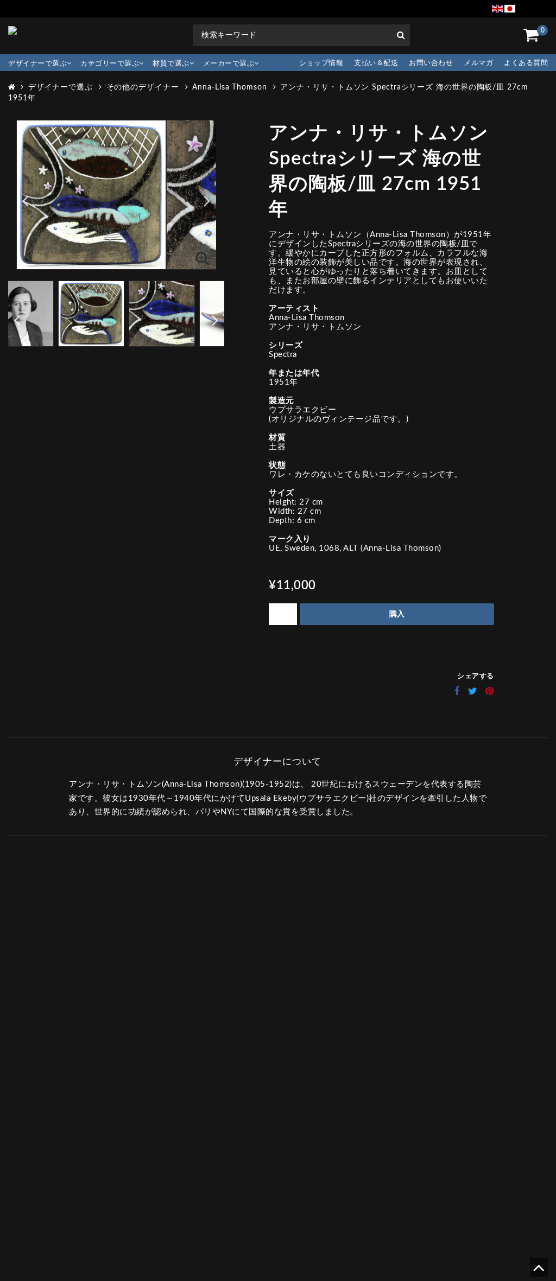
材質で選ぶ (171, 63)
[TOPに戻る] (538, 1271)
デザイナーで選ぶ (37, 63)
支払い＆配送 (376, 63)
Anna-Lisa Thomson (229, 87)
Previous (25, 200)
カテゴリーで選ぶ (109, 63)
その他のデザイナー (142, 87)
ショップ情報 (321, 63)
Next (207, 200)
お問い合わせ (431, 63)
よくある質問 (526, 63)
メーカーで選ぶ (229, 63)
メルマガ (478, 63)
